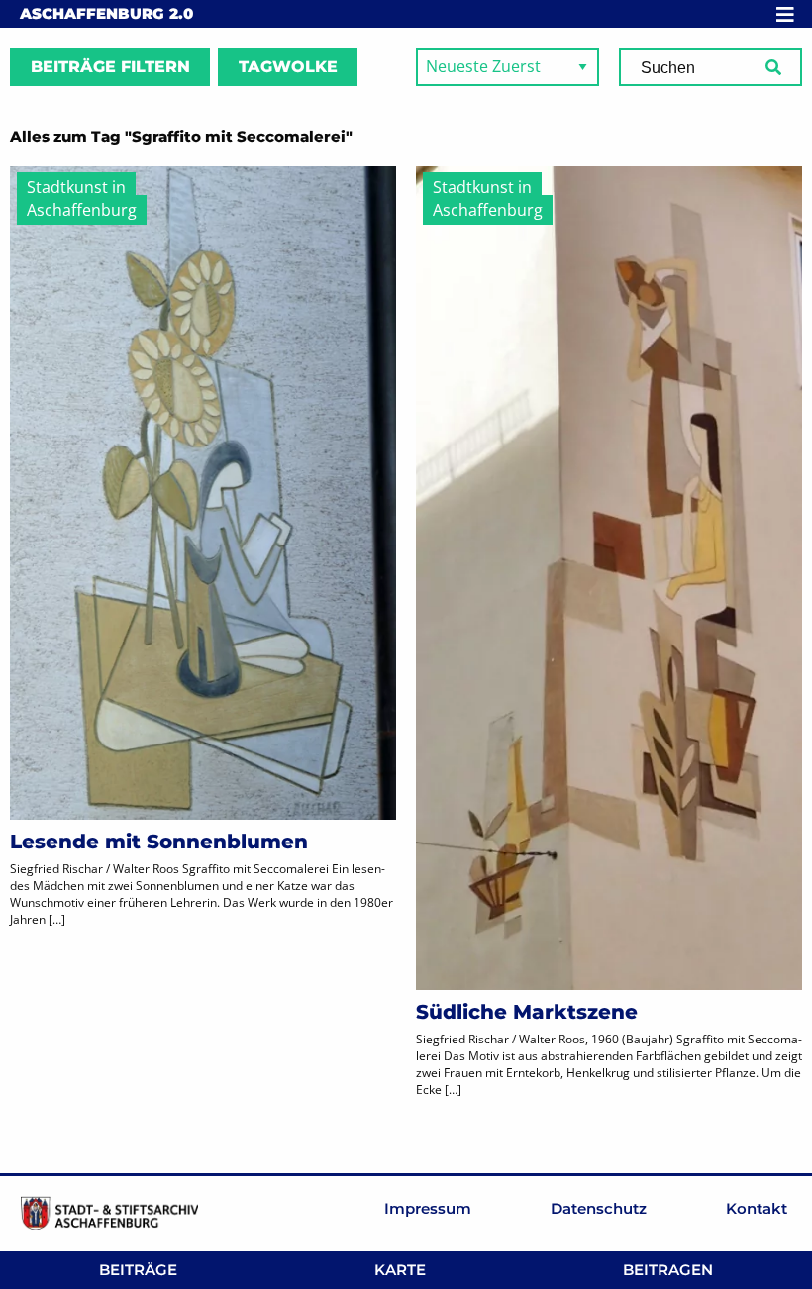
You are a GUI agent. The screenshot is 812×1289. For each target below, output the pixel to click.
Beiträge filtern (110, 66)
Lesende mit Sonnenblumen (159, 841)
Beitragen (668, 1269)
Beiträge (138, 1269)
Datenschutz (599, 1208)
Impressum (427, 1208)
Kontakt (756, 1208)
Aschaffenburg (106, 13)
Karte (400, 1269)
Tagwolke (288, 66)
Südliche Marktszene (527, 1012)
